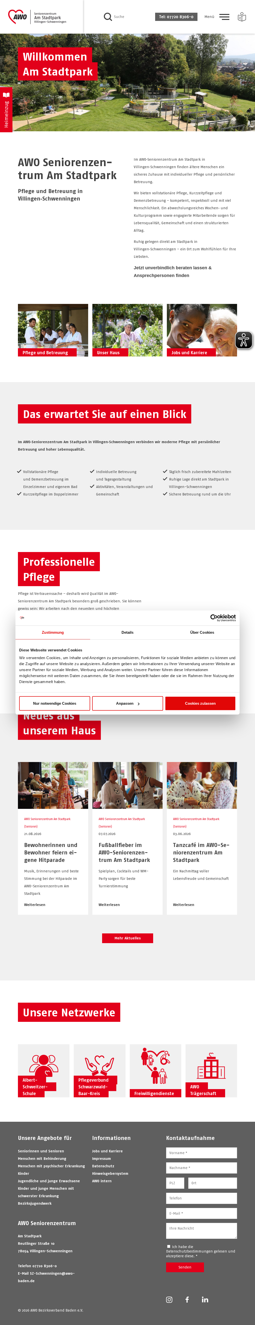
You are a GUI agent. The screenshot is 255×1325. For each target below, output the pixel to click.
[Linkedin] (205, 1300)
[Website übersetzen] (242, 16)
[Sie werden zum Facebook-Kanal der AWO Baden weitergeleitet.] (187, 1300)
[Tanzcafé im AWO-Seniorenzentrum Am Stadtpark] (202, 806)
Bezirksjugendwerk (35, 1203)
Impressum (101, 1158)
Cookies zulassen (200, 703)
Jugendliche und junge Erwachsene (49, 1181)
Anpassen (124, 703)
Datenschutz (103, 1166)
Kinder (23, 1173)
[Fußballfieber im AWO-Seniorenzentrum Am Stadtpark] (127, 806)
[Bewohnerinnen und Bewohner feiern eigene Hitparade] (53, 806)
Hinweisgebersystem (110, 1173)
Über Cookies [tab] (202, 632)
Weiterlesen (34, 905)
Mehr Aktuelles (128, 938)
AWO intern (102, 1181)
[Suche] (108, 16)
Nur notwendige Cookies (54, 703)
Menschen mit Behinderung (42, 1158)
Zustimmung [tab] (53, 632)
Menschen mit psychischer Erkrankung (51, 1166)
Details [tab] (128, 632)
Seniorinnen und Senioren (41, 1151)
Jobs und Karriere (107, 1151)
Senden (185, 1267)
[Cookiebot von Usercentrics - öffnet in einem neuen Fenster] (214, 618)
